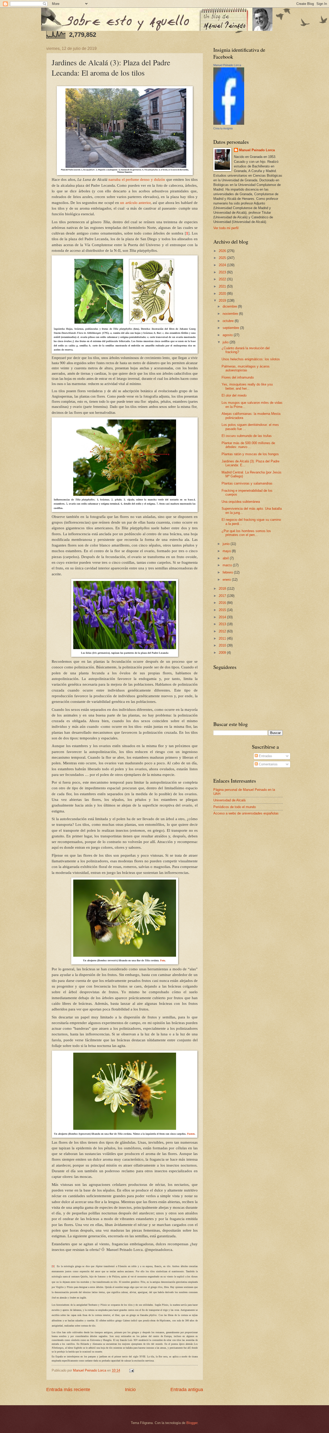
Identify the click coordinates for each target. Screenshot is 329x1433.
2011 (223, 638)
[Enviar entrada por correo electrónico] (131, 1370)
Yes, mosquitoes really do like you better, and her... (247, 386)
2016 (223, 603)
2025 (223, 258)
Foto (162, 960)
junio (227, 544)
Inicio (130, 1389)
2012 (223, 631)
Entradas (265, 756)
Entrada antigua (186, 1389)
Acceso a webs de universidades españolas (246, 813)
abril (226, 558)
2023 (223, 272)
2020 (223, 293)
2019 (223, 300)
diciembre (230, 306)
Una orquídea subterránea (241, 502)
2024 (223, 265)
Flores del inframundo (238, 377)
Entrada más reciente (68, 1389)
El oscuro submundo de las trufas (247, 436)
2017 (223, 596)
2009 (223, 653)
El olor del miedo (234, 395)
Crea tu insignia (223, 128)
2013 (223, 624)
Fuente (191, 1133)
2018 (223, 588)
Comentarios (268, 764)
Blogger (191, 1423)
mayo (227, 551)
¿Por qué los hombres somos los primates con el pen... (246, 533)
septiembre (231, 328)
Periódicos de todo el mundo (234, 807)
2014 (223, 617)
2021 (223, 286)
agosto (228, 335)
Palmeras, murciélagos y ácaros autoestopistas (246, 368)
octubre (229, 321)
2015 (223, 610)
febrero (228, 572)
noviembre (231, 314)
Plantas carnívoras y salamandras (247, 483)
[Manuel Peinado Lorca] (228, 124)
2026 (223, 251)
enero (227, 579)
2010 (223, 645)
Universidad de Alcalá (229, 800)
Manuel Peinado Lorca (227, 65)
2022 (223, 279)
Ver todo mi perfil (226, 228)
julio (226, 342)
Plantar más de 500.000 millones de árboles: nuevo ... (248, 445)
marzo (228, 565)
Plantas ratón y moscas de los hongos (250, 454)
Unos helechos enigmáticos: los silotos (251, 359)
